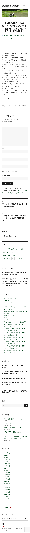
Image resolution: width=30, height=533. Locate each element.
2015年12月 (7, 485)
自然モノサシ (6, 258)
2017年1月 (7, 468)
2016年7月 (7, 472)
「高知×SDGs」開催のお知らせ (12, 432)
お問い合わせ (7, 300)
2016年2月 (7, 481)
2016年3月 (7, 479)
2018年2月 (7, 466)
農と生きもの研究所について (12, 298)
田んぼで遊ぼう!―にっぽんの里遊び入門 (15, 322)
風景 (20, 258)
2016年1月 (7, 483)
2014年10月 (7, 496)
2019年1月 (7, 459)
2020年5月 (7, 455)
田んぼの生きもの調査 (9, 255)
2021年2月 (7, 453)
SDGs (4, 249)
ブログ (6, 320)
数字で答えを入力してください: (10, 171)
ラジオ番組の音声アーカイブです (13, 419)
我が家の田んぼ (8, 423)
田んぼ (13, 252)
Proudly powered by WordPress (10, 530)
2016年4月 (7, 477)
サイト (4, 163)
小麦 (21, 249)
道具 (16, 258)
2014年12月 (7, 494)
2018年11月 (7, 464)
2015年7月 (7, 490)
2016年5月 (7, 474)
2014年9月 (7, 498)
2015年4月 (7, 492)
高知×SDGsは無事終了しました (12, 427)
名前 (3, 148)
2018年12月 (7, 461)
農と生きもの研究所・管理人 (10, 105)
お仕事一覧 (7, 317)
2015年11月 (7, 487)
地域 (17, 249)
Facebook (7, 507)
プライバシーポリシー (10, 304)
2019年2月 (7, 457)
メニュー (25, 5)
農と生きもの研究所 (10, 6)
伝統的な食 (11, 249)
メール (4, 156)
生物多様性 (6, 252)
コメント (5, 125)
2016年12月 (7, 470)
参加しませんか (8, 302)
